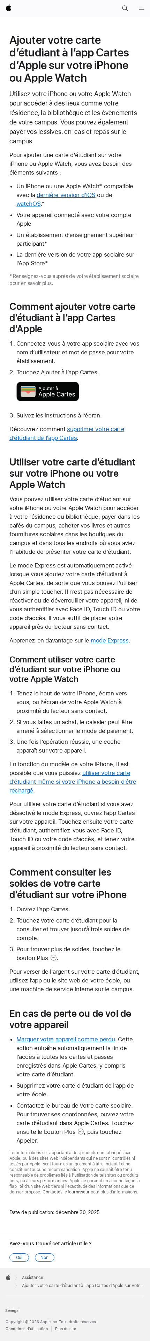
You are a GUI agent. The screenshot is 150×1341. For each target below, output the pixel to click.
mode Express (110, 640)
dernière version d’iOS (66, 194)
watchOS (28, 203)
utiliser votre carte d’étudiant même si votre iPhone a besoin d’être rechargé (72, 781)
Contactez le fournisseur (66, 1192)
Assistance (32, 1277)
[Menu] (141, 8)
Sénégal (12, 1310)
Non (44, 1257)
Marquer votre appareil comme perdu (65, 1039)
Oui (19, 1257)
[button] (125, 8)
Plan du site (65, 1329)
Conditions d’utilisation (27, 1329)
